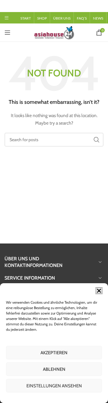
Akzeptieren (54, 352)
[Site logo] (54, 32)
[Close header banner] (100, 6)
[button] (99, 291)
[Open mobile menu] (7, 18)
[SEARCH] (97, 140)
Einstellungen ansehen (54, 386)
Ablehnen (54, 369)
